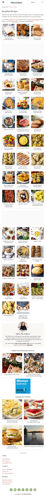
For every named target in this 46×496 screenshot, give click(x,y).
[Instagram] (23, 489)
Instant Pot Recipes (7, 482)
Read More (29, 345)
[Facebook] (11, 489)
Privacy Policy (5, 461)
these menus (15, 21)
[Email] (34, 489)
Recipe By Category (7, 480)
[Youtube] (15, 489)
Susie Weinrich (6, 459)
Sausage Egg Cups (13, 19)
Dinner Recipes (6, 483)
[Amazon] (30, 489)
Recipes (15, 7)
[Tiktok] (27, 489)
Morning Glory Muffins (33, 19)
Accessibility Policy (7, 462)
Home (10, 7)
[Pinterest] (19, 489)
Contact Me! (5, 471)
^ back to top (23, 453)
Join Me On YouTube (7, 473)
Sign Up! (4, 469)
